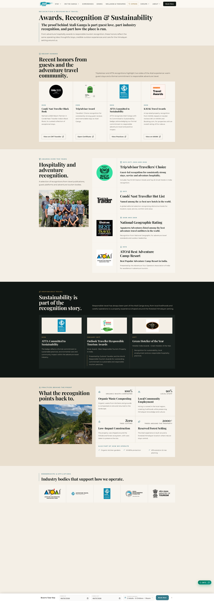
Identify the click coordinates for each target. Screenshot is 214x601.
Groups (143, 4)
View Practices (118, 137)
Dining (100, 4)
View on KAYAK (152, 137)
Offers (134, 4)
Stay (57, 4)
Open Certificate (84, 137)
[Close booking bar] (171, 597)
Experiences (87, 4)
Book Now (169, 4)
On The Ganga (70, 4)
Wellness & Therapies (116, 4)
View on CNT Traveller (52, 137)
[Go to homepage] (46, 4)
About (155, 4)
